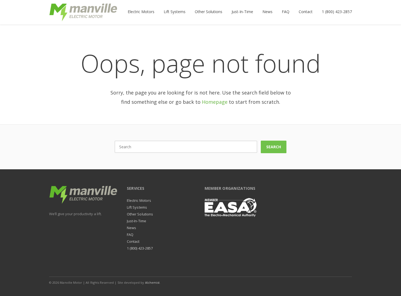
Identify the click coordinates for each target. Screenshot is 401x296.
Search (273, 146)
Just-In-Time (136, 220)
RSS (346, 282)
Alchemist (152, 282)
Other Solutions (140, 214)
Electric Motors (139, 200)
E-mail (335, 282)
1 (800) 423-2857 (140, 248)
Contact (133, 241)
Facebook (312, 282)
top (390, 285)
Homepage (215, 102)
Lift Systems (137, 207)
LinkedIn (323, 282)
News (131, 227)
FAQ (130, 234)
